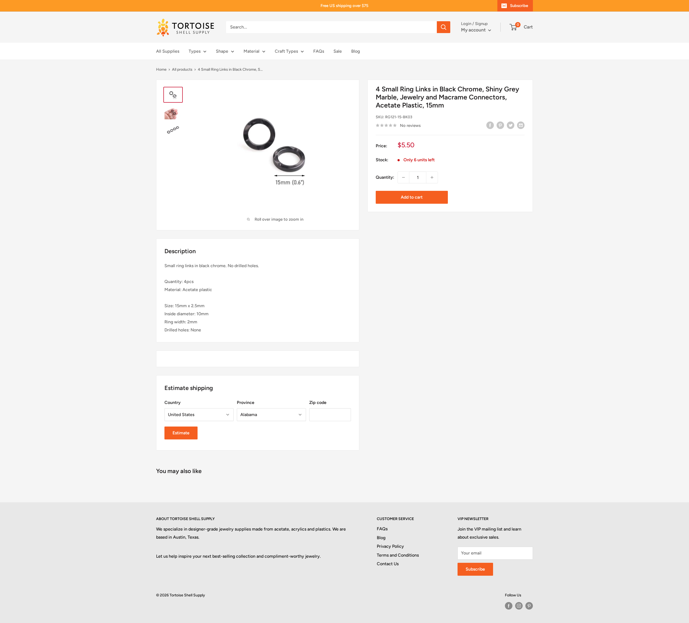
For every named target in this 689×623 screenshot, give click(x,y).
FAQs (318, 51)
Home (161, 69)
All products (182, 69)
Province (245, 402)
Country (172, 402)
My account (474, 30)
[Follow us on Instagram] (519, 606)
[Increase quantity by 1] (432, 177)
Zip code (317, 402)
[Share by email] (521, 125)
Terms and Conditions (398, 555)
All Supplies (167, 51)
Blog (355, 51)
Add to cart (412, 197)
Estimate (181, 432)
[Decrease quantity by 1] (403, 177)
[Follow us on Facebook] (508, 606)
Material (251, 51)
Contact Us (388, 563)
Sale (337, 51)
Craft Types (286, 51)
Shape (222, 51)
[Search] (443, 27)
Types (195, 51)
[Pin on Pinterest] (500, 125)
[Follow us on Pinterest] (529, 606)
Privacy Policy (390, 546)
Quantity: (385, 177)
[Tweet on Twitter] (510, 125)
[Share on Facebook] (490, 125)
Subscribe (519, 5)
